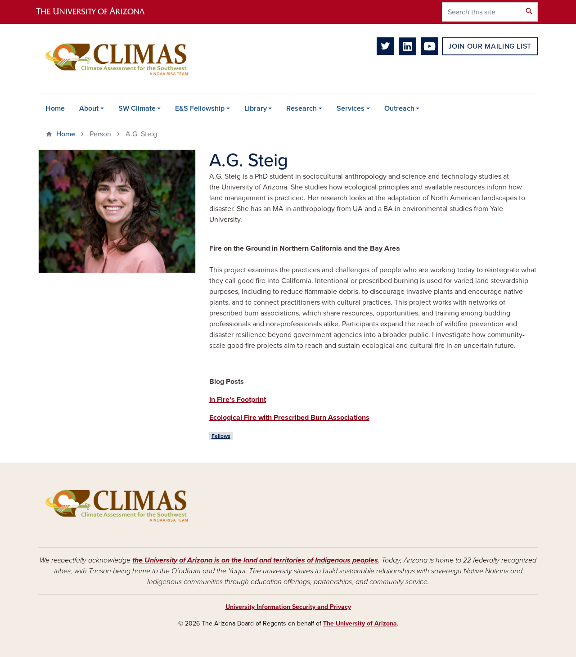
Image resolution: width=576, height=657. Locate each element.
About (89, 108)
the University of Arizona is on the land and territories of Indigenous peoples (255, 560)
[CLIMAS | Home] (117, 59)
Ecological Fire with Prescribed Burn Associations (289, 417)
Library (255, 108)
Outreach (399, 108)
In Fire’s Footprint (237, 399)
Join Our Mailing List (489, 46)
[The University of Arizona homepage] (98, 12)
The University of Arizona (360, 623)
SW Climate (137, 108)
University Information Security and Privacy (288, 607)
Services (350, 108)
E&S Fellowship (200, 108)
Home (55, 108)
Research (301, 108)
